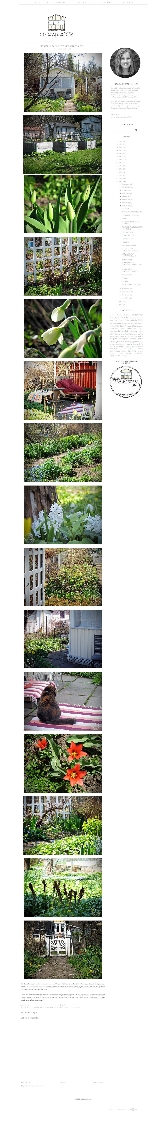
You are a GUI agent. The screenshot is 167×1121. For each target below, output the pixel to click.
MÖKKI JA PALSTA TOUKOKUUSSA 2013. (130, 270)
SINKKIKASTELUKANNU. (130, 215)
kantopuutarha (126, 323)
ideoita (126, 320)
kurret (122, 329)
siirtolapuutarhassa (127, 349)
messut (117, 336)
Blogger (89, 1099)
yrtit (127, 356)
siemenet (113, 349)
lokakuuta (125, 190)
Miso (122, 336)
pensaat (136, 342)
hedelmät (140, 318)
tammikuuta (126, 298)
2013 (121, 181)
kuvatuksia (123, 331)
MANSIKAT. (126, 218)
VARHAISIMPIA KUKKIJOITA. (132, 285)
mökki (140, 336)
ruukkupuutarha (125, 346)
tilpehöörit (132, 351)
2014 (121, 178)
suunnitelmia (115, 351)
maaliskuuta (126, 292)
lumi (135, 334)
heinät (111, 320)
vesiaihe (128, 353)
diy (116, 318)
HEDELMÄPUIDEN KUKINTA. (132, 212)
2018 (121, 166)
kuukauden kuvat (64, 1007)
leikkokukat (129, 334)
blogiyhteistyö (137, 315)
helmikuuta (126, 295)
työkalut (112, 353)
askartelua (119, 315)
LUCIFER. (125, 281)
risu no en (114, 346)
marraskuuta (126, 187)
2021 (121, 157)
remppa (133, 344)
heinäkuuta (126, 199)
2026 (121, 141)
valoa (121, 353)
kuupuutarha (113, 332)
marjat (112, 336)
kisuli (53, 1007)
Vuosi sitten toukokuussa (37, 987)
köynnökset (138, 331)
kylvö (132, 332)
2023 (121, 150)
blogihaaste (127, 315)
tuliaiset (140, 351)
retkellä (140, 344)
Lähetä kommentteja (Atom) (34, 1086)
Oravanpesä (59, 2)
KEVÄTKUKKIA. (127, 275)
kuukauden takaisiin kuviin (44, 984)
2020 (121, 160)
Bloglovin (106, 2)
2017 (121, 169)
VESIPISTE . (126, 209)
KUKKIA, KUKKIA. (128, 235)
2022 (121, 153)
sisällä (140, 349)
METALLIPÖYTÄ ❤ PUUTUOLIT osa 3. (129, 255)
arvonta (112, 315)
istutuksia (133, 320)
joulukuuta (126, 184)
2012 (121, 302)
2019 (121, 163)
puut (128, 344)
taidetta (124, 351)
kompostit (140, 326)
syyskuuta (125, 193)
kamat (119, 323)
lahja (111, 334)
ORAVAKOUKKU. (127, 259)
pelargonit (129, 342)
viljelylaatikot (115, 356)
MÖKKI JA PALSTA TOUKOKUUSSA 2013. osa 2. (132, 264)
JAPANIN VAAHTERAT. (129, 245)
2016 (121, 172)
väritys (123, 356)
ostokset (133, 339)
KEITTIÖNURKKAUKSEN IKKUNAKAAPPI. (130, 223)
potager (123, 344)
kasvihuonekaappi (137, 323)
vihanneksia (139, 353)
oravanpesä (123, 339)
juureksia (113, 323)
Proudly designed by (118, 1109)
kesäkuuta (125, 203)
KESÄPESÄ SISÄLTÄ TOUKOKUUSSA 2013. (130, 250)
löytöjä (140, 334)
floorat (35, 1007)
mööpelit (113, 339)
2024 (121, 147)
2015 (121, 175)
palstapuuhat (117, 341)
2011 (121, 305)
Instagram (128, 2)
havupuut (133, 318)
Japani (140, 320)
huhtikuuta (126, 289)
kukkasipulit (114, 329)
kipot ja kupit (125, 326)
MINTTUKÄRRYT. (127, 239)
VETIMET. (125, 278)
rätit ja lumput (137, 346)
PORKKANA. (126, 242)
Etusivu (38, 2)
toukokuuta (126, 206)
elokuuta (125, 196)
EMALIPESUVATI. (128, 232)
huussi (121, 320)
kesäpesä (44, 1007)
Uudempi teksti (26, 1082)
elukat (119, 318)
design (112, 318)
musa (136, 336)
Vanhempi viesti (99, 1082)
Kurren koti (83, 2)
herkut (116, 320)
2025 (121, 144)
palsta (77, 1007)
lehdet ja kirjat (119, 334)
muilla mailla (129, 336)
